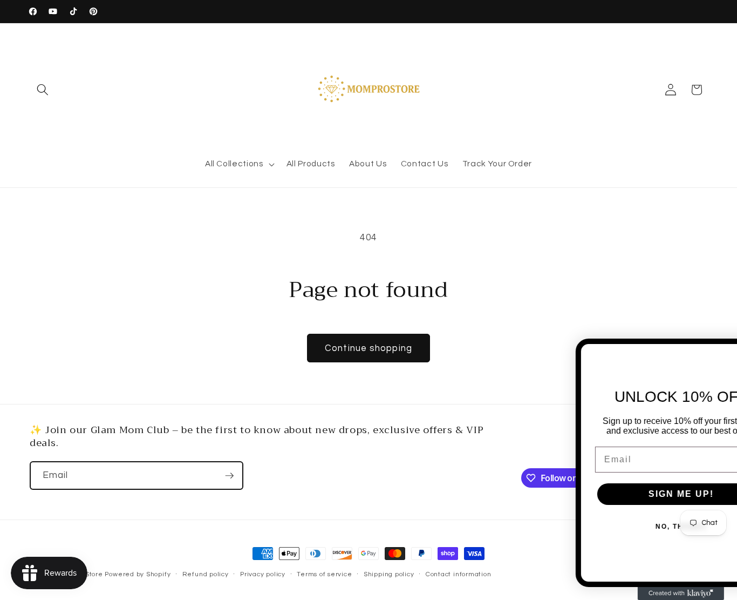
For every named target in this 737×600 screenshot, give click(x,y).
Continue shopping (368, 348)
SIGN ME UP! (633, 493)
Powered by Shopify (137, 574)
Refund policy (205, 574)
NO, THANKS (633, 526)
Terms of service (324, 574)
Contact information (459, 574)
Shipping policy (389, 574)
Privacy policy (262, 574)
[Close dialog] (724, 352)
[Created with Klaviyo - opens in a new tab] (633, 593)
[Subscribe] (229, 475)
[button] (43, 90)
